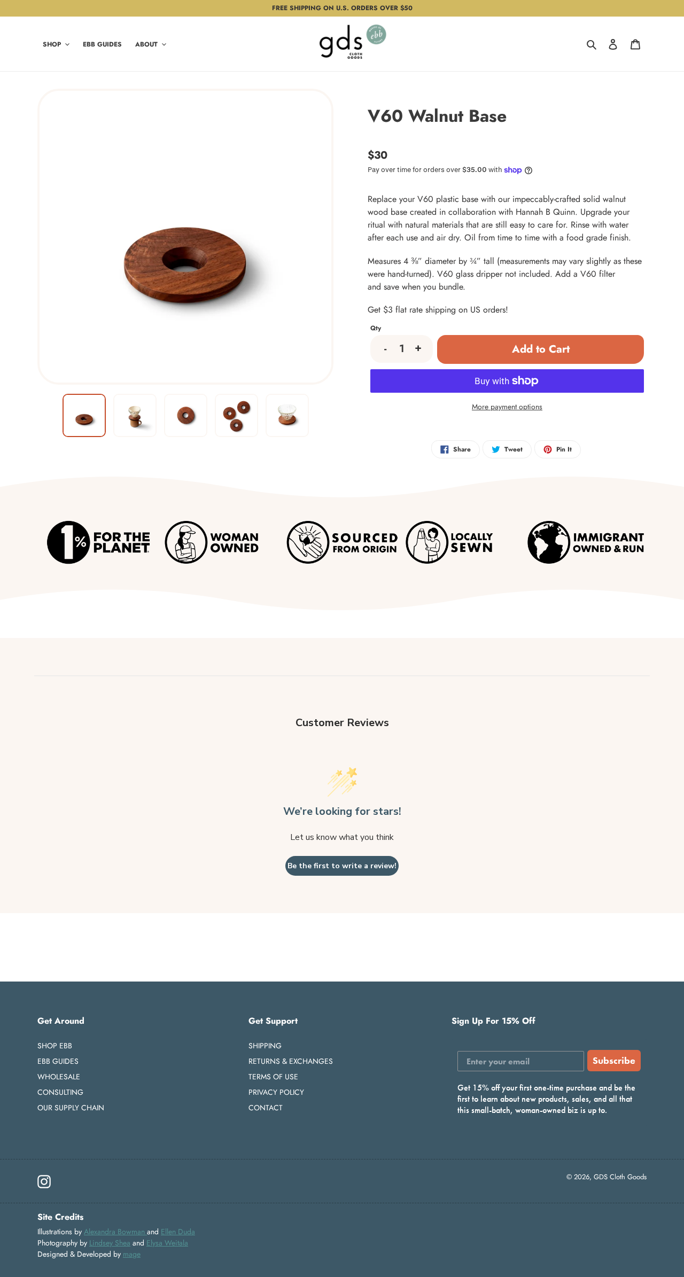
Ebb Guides (58, 1061)
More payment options (507, 406)
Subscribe (614, 1060)
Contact (265, 1107)
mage (132, 1254)
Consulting (60, 1092)
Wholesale (58, 1076)
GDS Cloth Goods (620, 1177)
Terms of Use (273, 1076)
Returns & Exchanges (290, 1061)
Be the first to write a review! (342, 866)
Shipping (265, 1045)
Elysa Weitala (167, 1242)
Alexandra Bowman (115, 1231)
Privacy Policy (276, 1092)
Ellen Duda (178, 1231)
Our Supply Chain (70, 1107)
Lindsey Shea (109, 1242)
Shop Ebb (54, 1045)
